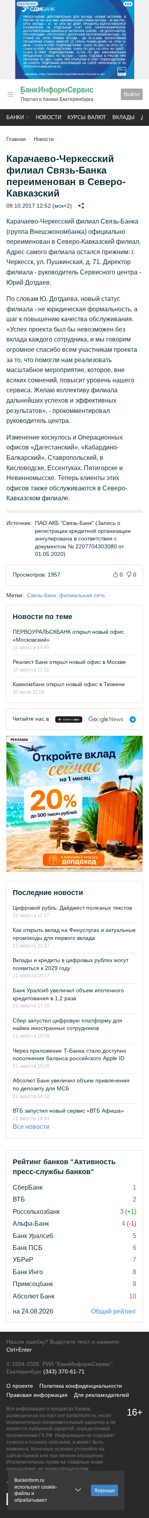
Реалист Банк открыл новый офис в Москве (69, 662)
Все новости (31, 1126)
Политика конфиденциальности (80, 1386)
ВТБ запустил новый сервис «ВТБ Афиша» (68, 1110)
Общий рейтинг (113, 1311)
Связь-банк (41, 595)
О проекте (19, 1386)
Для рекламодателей (101, 1395)
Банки (15, 117)
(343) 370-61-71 (64, 1371)
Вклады (123, 117)
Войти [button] (131, 94)
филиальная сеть (82, 595)
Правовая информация (37, 1395)
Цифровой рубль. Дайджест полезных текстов (72, 908)
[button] (10, 94)
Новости (48, 117)
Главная (16, 139)
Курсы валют (87, 117)
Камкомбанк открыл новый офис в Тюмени (69, 684)
